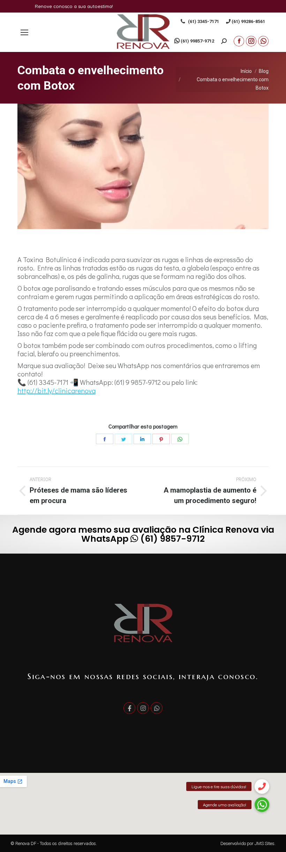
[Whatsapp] (157, 708)
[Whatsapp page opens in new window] (263, 41)
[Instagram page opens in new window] (251, 41)
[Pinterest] (161, 439)
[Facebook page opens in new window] (239, 41)
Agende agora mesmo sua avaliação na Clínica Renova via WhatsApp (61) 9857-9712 (143, 534)
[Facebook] (104, 439)
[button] (262, 825)
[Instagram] (143, 708)
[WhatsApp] (180, 439)
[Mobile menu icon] (24, 32)
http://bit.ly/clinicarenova (56, 390)
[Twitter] (123, 439)
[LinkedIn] (142, 439)
